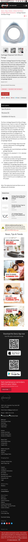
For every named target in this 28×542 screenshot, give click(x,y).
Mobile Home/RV (5, 449)
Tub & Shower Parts (6, 421)
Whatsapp (23, 98)
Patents (3, 502)
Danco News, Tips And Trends (8, 506)
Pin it (12, 98)
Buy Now (5, 94)
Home (2, 11)
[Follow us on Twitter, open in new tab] (4, 523)
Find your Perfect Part (6, 461)
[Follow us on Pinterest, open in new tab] (9, 523)
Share (8, 98)
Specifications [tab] (6, 109)
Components (4, 443)
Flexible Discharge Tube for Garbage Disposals (18, 205)
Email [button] (3, 98)
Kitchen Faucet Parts (6, 434)
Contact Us (3, 469)
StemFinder (4, 89)
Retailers (3, 486)
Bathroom (3, 420)
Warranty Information (6, 476)
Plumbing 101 (4, 474)
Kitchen (10, 11)
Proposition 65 (4, 478)
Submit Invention (5, 500)
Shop (6, 11)
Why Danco (3, 499)
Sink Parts (3, 423)
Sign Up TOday (5, 389)
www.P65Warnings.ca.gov (13, 230)
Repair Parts (4, 440)
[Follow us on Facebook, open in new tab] (2, 523)
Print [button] (26, 16)
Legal (2, 480)
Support (3, 467)
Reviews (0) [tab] (5, 113)
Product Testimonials (6, 504)
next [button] (26, 50)
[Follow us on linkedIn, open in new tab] (12, 523)
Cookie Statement (13, 540)
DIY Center (3, 473)
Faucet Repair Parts (5, 441)
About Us (3, 497)
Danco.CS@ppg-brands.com (11, 410)
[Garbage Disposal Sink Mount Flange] (14, 32)
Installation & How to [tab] (8, 116)
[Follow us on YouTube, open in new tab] (7, 523)
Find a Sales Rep (5, 513)
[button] (24, 6)
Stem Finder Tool (5, 463)
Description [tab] (5, 105)
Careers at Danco (5, 507)
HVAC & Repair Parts (6, 454)
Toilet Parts (4, 427)
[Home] (9, 5)
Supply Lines (4, 445)
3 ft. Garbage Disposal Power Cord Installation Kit (18, 214)
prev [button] (1, 50)
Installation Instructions (6, 471)
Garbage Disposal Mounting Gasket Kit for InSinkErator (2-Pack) (18, 197)
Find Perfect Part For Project (15, 89)
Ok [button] (19, 540)
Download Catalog (5, 517)
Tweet (17, 98)
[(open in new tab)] (13, 416)
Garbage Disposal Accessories (8, 13)
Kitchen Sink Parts (18, 11)
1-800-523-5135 (9, 413)
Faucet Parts (4, 425)
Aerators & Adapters (6, 436)
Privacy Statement (23, 538)
